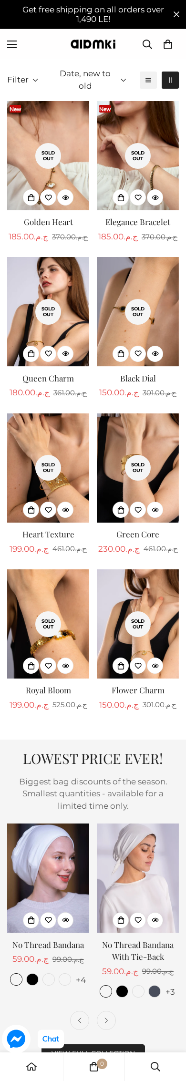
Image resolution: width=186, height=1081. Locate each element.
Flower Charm (138, 690)
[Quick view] (65, 197)
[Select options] (31, 920)
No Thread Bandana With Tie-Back (138, 950)
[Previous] (79, 1020)
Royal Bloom (48, 690)
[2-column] (170, 80)
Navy (154, 991)
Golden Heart (48, 221)
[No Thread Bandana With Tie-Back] (138, 878)
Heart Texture (48, 534)
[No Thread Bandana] (48, 878)
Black (32, 979)
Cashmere (65, 979)
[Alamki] (93, 44)
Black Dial (138, 378)
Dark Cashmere (48, 979)
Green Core (137, 534)
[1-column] (148, 80)
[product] (31, 1066)
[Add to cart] (31, 197)
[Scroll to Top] (168, 1030)
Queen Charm (48, 378)
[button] (168, 44)
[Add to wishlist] (48, 197)
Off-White (16, 979)
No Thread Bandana (48, 944)
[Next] (106, 1020)
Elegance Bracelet (137, 221)
